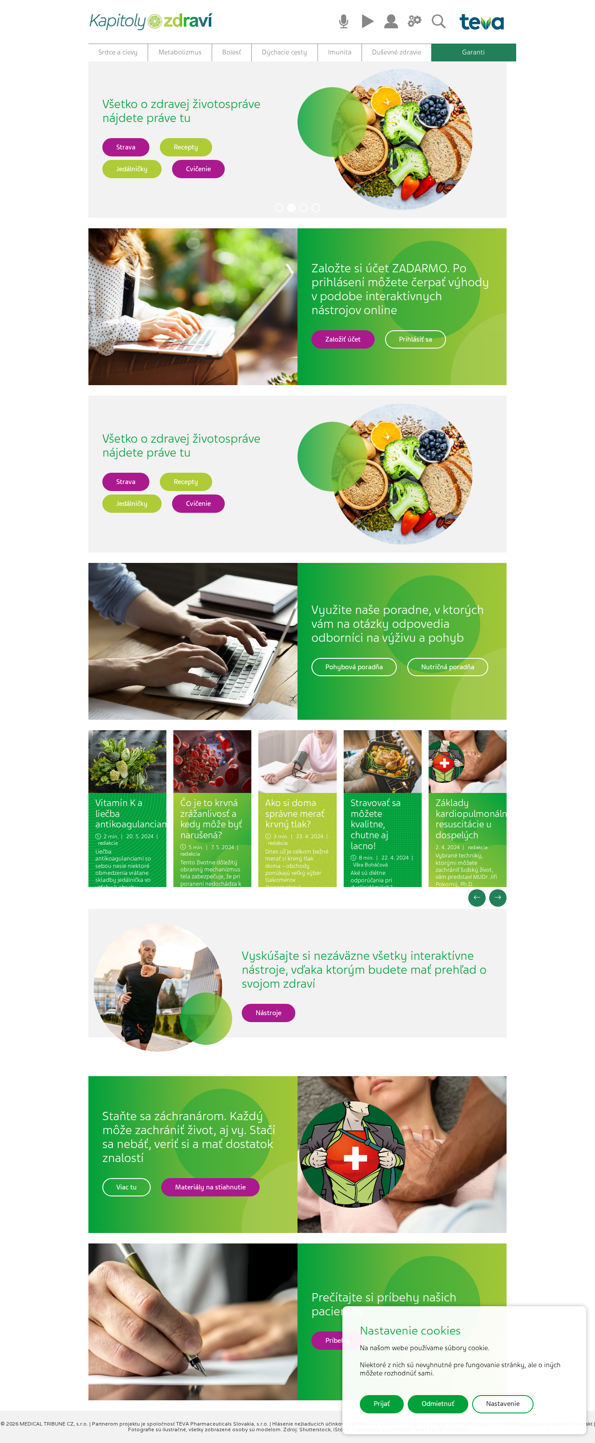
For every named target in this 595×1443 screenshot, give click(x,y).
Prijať (382, 1403)
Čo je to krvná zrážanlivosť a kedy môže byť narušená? (211, 819)
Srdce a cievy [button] (118, 52)
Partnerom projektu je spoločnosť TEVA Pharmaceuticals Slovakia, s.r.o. (181, 1424)
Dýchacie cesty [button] (284, 52)
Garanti (473, 52)
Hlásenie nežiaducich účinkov (308, 1424)
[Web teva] (479, 22)
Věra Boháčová (370, 864)
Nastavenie (503, 1403)
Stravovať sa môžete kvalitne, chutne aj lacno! (376, 824)
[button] (279, 207)
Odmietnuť (438, 1403)
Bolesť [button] (231, 52)
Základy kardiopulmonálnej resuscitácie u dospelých (475, 819)
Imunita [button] (340, 52)
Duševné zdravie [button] (396, 52)
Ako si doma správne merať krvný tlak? (295, 813)
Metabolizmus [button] (180, 52)
